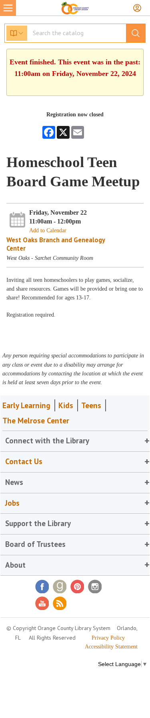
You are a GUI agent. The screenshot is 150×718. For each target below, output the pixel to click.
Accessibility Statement (111, 647)
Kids (65, 405)
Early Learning (26, 405)
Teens (91, 405)
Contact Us (23, 461)
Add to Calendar (47, 230)
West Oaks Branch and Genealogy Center (55, 244)
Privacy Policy (108, 638)
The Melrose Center (35, 420)
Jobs (12, 503)
